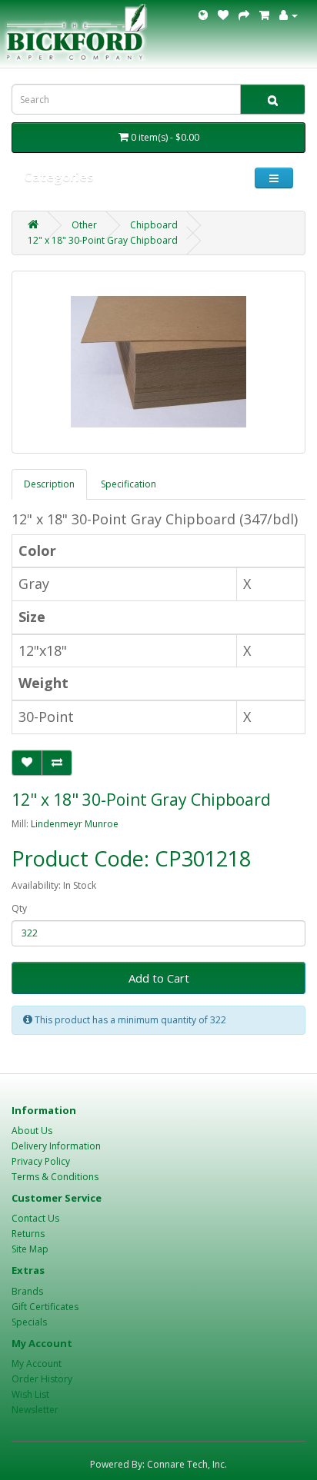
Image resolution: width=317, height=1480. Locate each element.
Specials (29, 1322)
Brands (27, 1291)
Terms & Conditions (55, 1176)
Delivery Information (56, 1145)
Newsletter (35, 1409)
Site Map (30, 1249)
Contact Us (35, 1218)
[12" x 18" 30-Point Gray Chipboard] (158, 362)
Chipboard (154, 224)
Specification (128, 484)
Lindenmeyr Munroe (74, 823)
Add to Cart (158, 978)
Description (49, 484)
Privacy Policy (41, 1161)
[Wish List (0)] (223, 15)
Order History (42, 1378)
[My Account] (288, 15)
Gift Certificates (45, 1306)
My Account (37, 1363)
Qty (19, 908)
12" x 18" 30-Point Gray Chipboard (103, 240)
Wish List (30, 1394)
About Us (32, 1130)
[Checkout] (244, 15)
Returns (28, 1233)
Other (84, 224)
